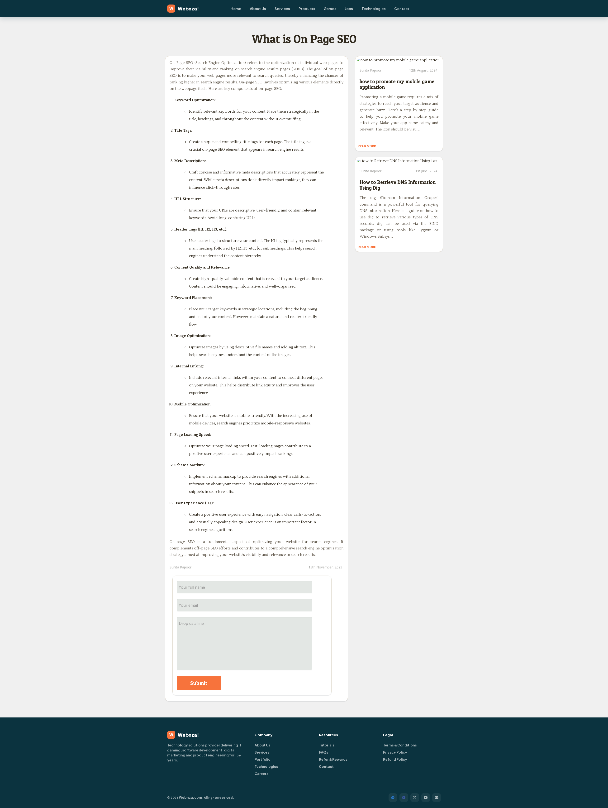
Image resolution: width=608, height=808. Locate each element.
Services (282, 8)
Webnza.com (190, 797)
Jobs (349, 8)
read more (367, 146)
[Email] (436, 797)
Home (236, 8)
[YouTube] (425, 797)
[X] (414, 797)
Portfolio (263, 759)
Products (307, 8)
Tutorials (326, 745)
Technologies (373, 8)
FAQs (323, 752)
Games (330, 8)
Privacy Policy (395, 752)
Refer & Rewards (333, 759)
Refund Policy (395, 759)
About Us (258, 8)
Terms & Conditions (400, 745)
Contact (401, 8)
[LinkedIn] (393, 797)
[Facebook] (403, 797)
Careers (261, 773)
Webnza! (184, 8)
